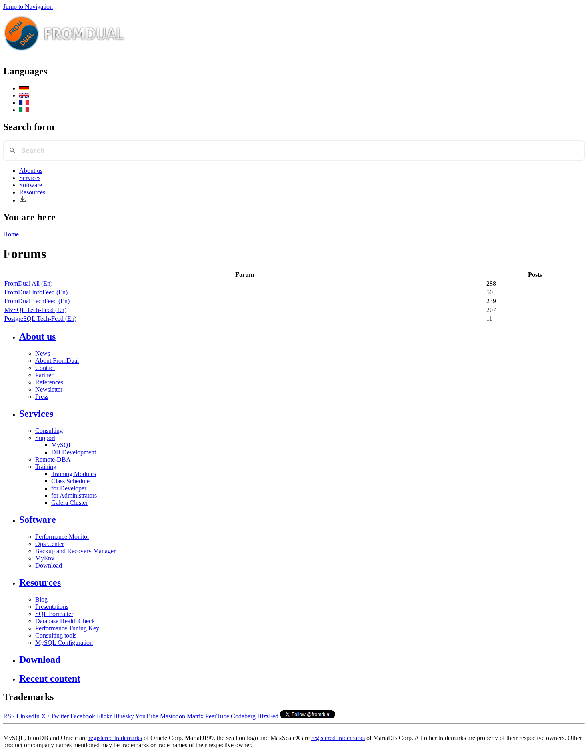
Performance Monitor (62, 536)
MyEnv (44, 558)
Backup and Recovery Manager (75, 551)
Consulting (49, 430)
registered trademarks (115, 737)
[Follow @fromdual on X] (307, 716)
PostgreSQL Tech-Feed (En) (40, 318)
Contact (45, 367)
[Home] (64, 54)
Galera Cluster (69, 502)
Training (45, 466)
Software (30, 185)
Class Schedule (70, 481)
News (42, 353)
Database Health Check (65, 621)
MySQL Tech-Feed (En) (35, 309)
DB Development (73, 452)
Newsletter (48, 389)
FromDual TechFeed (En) (37, 301)
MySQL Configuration (64, 642)
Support (45, 437)
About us (30, 170)
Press (41, 396)
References (49, 382)
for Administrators (74, 495)
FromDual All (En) (28, 283)
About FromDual (57, 360)
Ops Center (49, 543)
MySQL (61, 445)
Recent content (49, 678)
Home (11, 234)
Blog (41, 599)
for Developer (68, 488)
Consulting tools (55, 635)
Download (48, 565)
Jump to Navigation (28, 6)
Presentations (51, 606)
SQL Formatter (54, 613)
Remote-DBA (53, 459)
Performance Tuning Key (67, 628)
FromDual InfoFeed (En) (36, 292)
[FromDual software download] (22, 200)
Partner (44, 375)
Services (29, 177)
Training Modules (73, 473)
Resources (32, 192)
